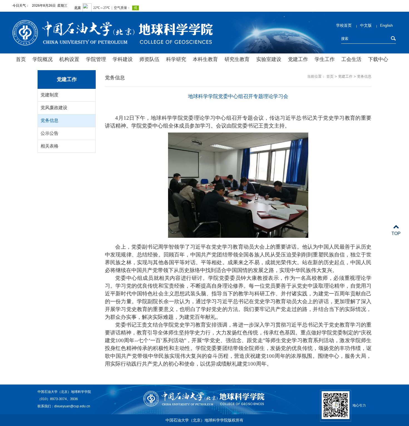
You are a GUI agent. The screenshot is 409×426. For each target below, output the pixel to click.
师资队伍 (149, 59)
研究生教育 (237, 59)
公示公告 (49, 133)
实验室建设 (268, 59)
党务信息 (49, 120)
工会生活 (351, 59)
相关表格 (49, 146)
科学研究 (176, 59)
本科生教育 (205, 59)
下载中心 (378, 59)
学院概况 (43, 59)
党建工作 (298, 59)
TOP (396, 233)
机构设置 (69, 59)
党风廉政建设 (54, 107)
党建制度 (49, 94)
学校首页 (344, 25)
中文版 (366, 25)
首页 (21, 59)
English (386, 25)
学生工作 (325, 59)
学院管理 (96, 59)
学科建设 (123, 59)
